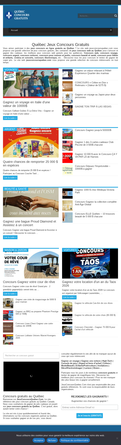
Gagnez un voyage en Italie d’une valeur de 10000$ (26, 104)
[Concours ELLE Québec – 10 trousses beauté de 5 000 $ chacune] (67, 222)
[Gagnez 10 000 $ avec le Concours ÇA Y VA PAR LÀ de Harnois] (67, 162)
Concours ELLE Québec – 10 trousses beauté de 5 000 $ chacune (95, 215)
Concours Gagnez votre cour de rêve (29, 282)
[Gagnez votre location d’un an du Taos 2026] (90, 278)
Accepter (38, 440)
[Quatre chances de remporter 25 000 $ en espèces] (31, 157)
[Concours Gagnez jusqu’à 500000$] (67, 138)
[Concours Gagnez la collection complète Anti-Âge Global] (67, 210)
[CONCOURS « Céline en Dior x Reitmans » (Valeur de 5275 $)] (67, 91)
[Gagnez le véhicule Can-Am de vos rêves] (67, 311)
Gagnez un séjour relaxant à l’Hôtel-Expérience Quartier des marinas (93, 72)
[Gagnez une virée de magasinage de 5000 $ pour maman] (8, 308)
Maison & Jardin (16, 250)
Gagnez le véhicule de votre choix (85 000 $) (95, 315)
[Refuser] (117, 438)
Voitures (70, 250)
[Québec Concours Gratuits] (16, 18)
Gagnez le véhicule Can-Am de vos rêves (94, 303)
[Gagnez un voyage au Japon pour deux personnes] (67, 103)
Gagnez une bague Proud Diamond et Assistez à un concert (29, 223)
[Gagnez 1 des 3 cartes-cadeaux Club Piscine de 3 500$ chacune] (67, 150)
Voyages (11, 69)
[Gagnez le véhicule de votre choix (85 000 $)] (67, 323)
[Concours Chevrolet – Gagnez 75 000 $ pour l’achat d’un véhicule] (67, 335)
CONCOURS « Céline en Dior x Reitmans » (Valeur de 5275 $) (91, 84)
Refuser (52, 440)
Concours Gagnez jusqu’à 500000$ (93, 130)
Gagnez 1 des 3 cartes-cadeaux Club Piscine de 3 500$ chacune (94, 143)
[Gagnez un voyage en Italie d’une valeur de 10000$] (31, 97)
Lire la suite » (10, 118)
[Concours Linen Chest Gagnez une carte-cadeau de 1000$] (8, 332)
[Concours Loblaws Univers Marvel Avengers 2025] (8, 344)
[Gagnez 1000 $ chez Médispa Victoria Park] (67, 198)
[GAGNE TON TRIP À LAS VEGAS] (67, 115)
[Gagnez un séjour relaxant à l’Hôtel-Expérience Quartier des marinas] (67, 79)
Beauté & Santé (16, 189)
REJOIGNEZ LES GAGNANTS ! (89, 396)
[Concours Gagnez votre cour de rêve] (31, 278)
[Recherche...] (115, 15)
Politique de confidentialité (74, 440)
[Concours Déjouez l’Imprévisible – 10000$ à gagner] (67, 174)
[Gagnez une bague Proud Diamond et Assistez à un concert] (31, 216)
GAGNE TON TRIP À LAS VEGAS (93, 106)
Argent (10, 129)
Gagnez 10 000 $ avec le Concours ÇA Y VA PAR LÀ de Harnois (96, 155)
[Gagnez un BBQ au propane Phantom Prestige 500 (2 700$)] (8, 320)
